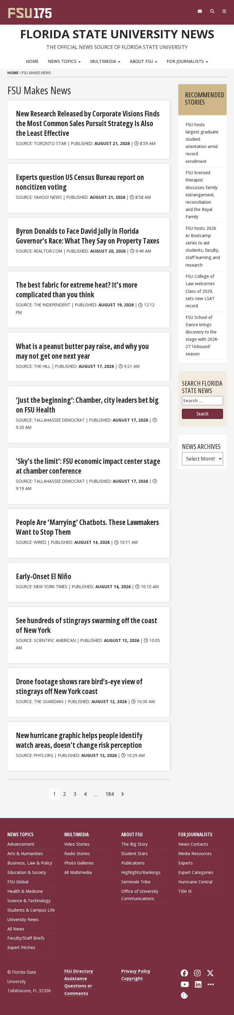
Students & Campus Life (31, 910)
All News (15, 929)
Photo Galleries (79, 863)
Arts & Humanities (25, 853)
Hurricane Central (195, 882)
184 (109, 794)
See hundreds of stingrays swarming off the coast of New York (86, 625)
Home (32, 61)
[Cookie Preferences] (184, 995)
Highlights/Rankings (141, 872)
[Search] (212, 11)
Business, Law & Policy (29, 863)
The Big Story (134, 844)
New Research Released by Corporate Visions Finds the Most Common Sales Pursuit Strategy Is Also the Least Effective (88, 123)
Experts (185, 863)
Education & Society (26, 872)
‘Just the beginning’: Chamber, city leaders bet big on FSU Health (87, 405)
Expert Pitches (21, 947)
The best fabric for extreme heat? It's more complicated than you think (76, 289)
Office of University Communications (139, 894)
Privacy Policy (136, 971)
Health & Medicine (25, 891)
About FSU (142, 61)
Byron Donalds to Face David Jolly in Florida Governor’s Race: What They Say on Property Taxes (87, 236)
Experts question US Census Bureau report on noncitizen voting (80, 182)
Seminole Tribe (136, 882)
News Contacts (193, 844)
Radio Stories (77, 853)
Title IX (185, 891)
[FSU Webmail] (199, 11)
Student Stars (134, 853)
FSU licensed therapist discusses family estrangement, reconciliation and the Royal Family (202, 194)
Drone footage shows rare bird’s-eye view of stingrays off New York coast (79, 686)
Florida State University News (117, 34)
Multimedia (103, 61)
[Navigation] (224, 11)
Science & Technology (29, 900)
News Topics (63, 61)
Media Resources (195, 853)
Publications (133, 863)
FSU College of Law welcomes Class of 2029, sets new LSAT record (200, 291)
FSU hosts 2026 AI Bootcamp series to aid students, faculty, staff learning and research (203, 246)
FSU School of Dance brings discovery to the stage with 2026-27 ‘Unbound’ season (202, 335)
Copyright (132, 978)
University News (23, 919)
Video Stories (77, 844)
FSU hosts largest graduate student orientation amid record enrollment (202, 143)
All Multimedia (78, 872)
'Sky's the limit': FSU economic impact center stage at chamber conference (88, 466)
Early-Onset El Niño (43, 576)
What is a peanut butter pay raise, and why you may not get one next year (82, 351)
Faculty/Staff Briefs (25, 938)
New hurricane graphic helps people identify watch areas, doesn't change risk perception (79, 740)
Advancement (20, 844)
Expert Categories (195, 872)
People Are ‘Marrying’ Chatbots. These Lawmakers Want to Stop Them (87, 527)
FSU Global (17, 882)
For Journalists (186, 61)
